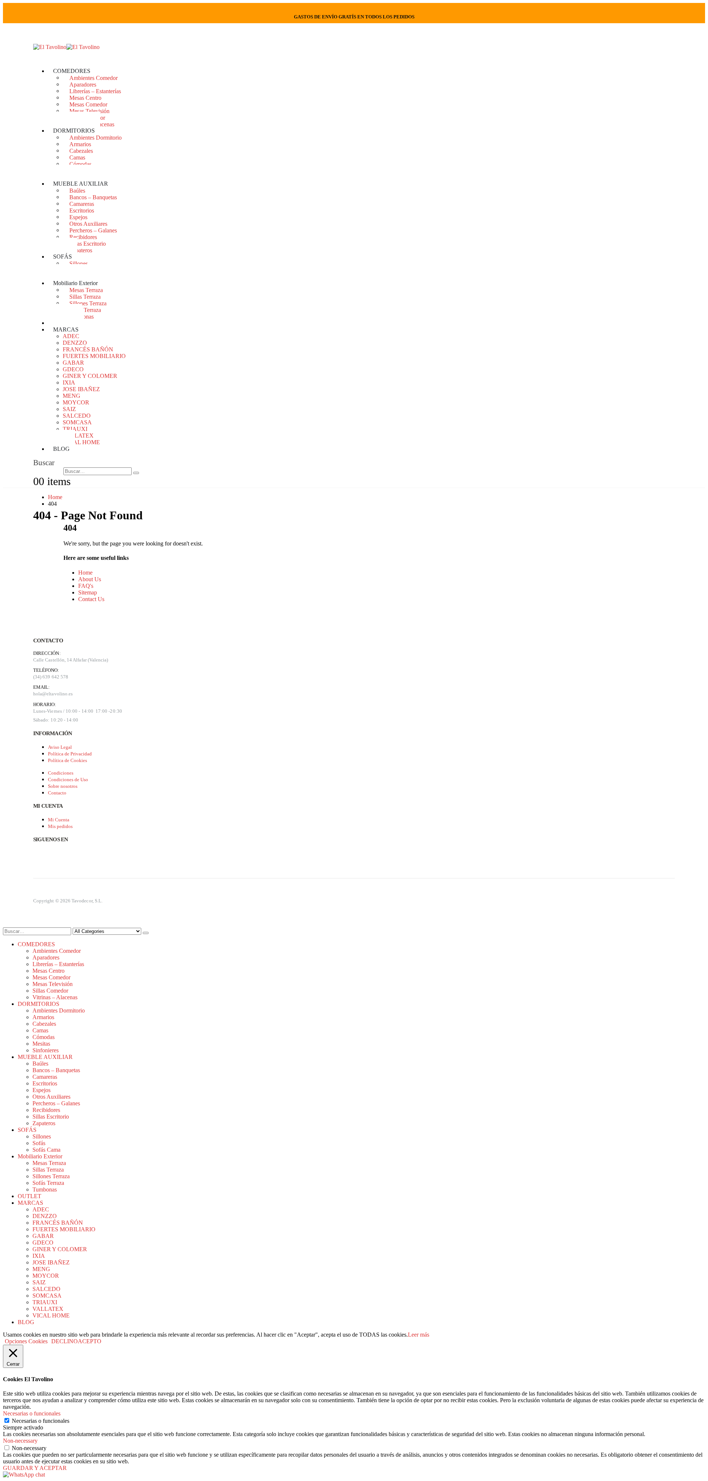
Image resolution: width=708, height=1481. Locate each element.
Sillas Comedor (50, 990)
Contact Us (91, 599)
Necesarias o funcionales (40, 1421)
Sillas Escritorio (87, 243)
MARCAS (66, 329)
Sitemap (87, 592)
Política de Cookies (67, 760)
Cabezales (81, 150)
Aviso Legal (60, 747)
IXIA (69, 382)
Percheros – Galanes (93, 230)
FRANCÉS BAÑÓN (88, 349)
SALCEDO (77, 416)
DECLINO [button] (64, 1341)
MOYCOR (76, 402)
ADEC (71, 336)
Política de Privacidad (70, 754)
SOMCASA (77, 422)
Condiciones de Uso (68, 779)
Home (85, 572)
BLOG (61, 449)
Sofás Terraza (85, 309)
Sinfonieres (45, 1050)
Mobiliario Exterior (75, 283)
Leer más (418, 1334)
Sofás (38, 1143)
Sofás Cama (46, 1150)
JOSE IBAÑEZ (81, 389)
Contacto (57, 793)
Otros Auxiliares (88, 223)
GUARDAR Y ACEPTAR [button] (35, 1468)
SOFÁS (62, 256)
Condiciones (60, 773)
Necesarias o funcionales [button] (31, 1413)
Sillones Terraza (88, 303)
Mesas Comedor (88, 104)
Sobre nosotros (62, 786)
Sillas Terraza (85, 296)
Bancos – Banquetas (93, 197)
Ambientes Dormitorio (95, 137)
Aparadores (82, 84)
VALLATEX (78, 435)
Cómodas (80, 164)
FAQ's (85, 586)
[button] (44, 462)
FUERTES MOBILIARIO (94, 356)
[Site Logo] (66, 47)
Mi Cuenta (58, 819)
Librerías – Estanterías (95, 91)
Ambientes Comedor (93, 77)
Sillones (78, 263)
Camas (77, 157)
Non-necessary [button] (20, 1441)
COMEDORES (71, 71)
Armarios (80, 144)
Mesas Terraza (86, 290)
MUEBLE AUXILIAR (80, 183)
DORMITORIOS (74, 130)
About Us (89, 579)
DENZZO (75, 343)
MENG (71, 396)
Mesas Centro (85, 97)
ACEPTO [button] (89, 1341)
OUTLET (29, 1196)
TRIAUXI (75, 429)
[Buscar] (136, 473)
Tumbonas (44, 1189)
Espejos (78, 217)
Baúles (77, 190)
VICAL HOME (81, 442)
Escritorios (81, 210)
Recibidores (83, 237)
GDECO (73, 369)
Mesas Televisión (89, 111)
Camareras (81, 203)
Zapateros (80, 250)
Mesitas (41, 1043)
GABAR (73, 362)
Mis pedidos (60, 826)
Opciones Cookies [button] (26, 1341)
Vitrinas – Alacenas (54, 997)
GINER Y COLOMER (90, 376)
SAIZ (69, 409)
